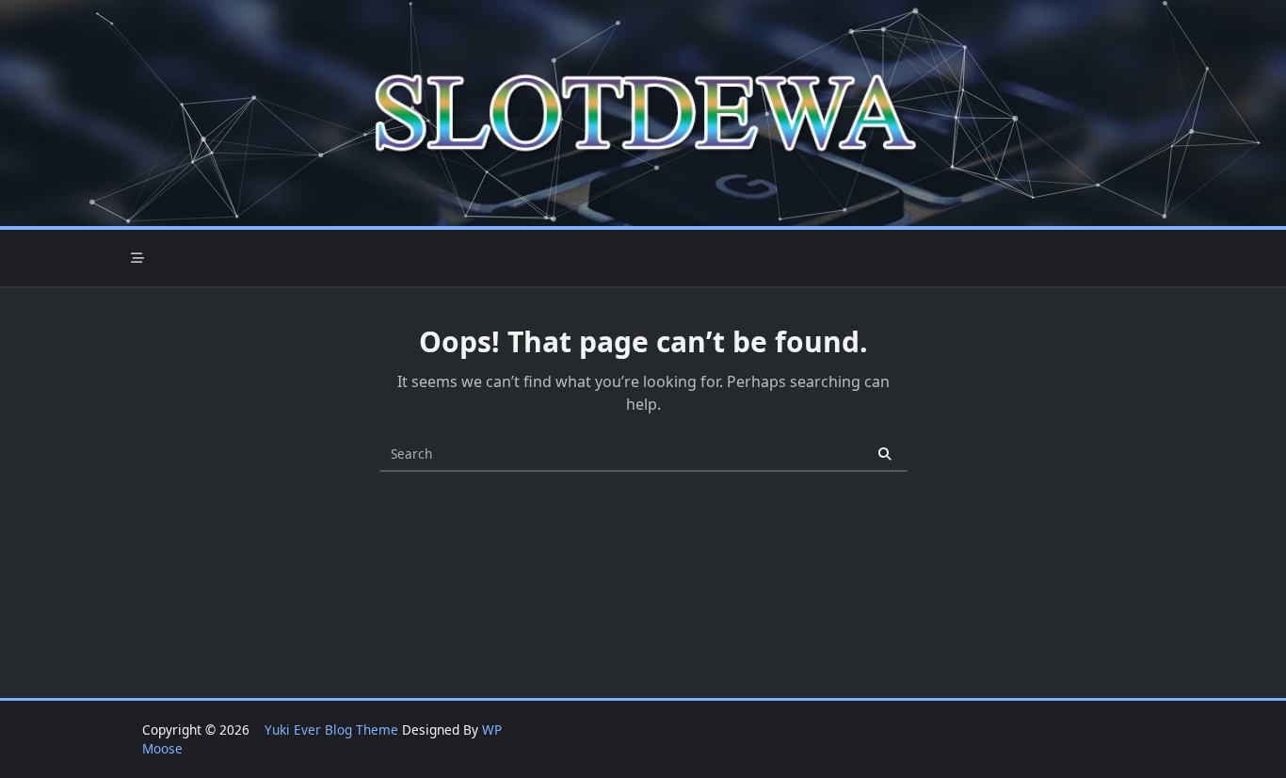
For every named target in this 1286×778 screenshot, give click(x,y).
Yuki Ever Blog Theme (331, 729)
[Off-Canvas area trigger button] (137, 258)
